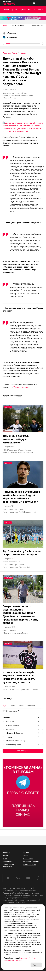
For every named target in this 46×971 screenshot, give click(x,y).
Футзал (14, 9)
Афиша (5, 855)
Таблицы (7, 699)
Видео (25, 855)
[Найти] (34, 3)
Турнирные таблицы (31, 861)
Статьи (26, 852)
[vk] (18, 878)
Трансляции (28, 858)
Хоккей (6, 9)
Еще (39, 9)
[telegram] (8, 878)
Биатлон (32, 9)
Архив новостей (29, 864)
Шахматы (8, 578)
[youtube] (28, 878)
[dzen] (38, 878)
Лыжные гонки (8, 93)
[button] (3, 43)
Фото (5, 858)
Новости (6, 852)
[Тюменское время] (23, 18)
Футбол (23, 9)
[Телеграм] (23, 793)
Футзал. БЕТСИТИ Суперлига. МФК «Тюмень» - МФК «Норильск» (23, 34)
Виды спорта (8, 861)
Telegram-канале (20, 387)
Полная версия (23, 751)
